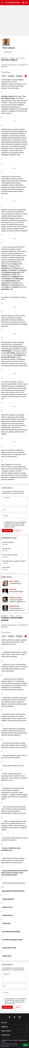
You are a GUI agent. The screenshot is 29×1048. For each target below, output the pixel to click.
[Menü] (2, 2)
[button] (23, 2)
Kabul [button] (25, 1045)
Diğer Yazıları (8, 52)
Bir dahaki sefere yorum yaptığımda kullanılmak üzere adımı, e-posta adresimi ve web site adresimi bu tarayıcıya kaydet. (15, 524)
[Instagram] (20, 1017)
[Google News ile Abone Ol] (6, 72)
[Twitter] (14, 1017)
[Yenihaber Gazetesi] (12, 2)
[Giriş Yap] (26, 2)
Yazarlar (12, 58)
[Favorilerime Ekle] (25, 76)
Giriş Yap (17, 530)
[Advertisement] (14, 20)
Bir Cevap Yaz (7, 488)
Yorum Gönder (7, 530)
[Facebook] (9, 1017)
